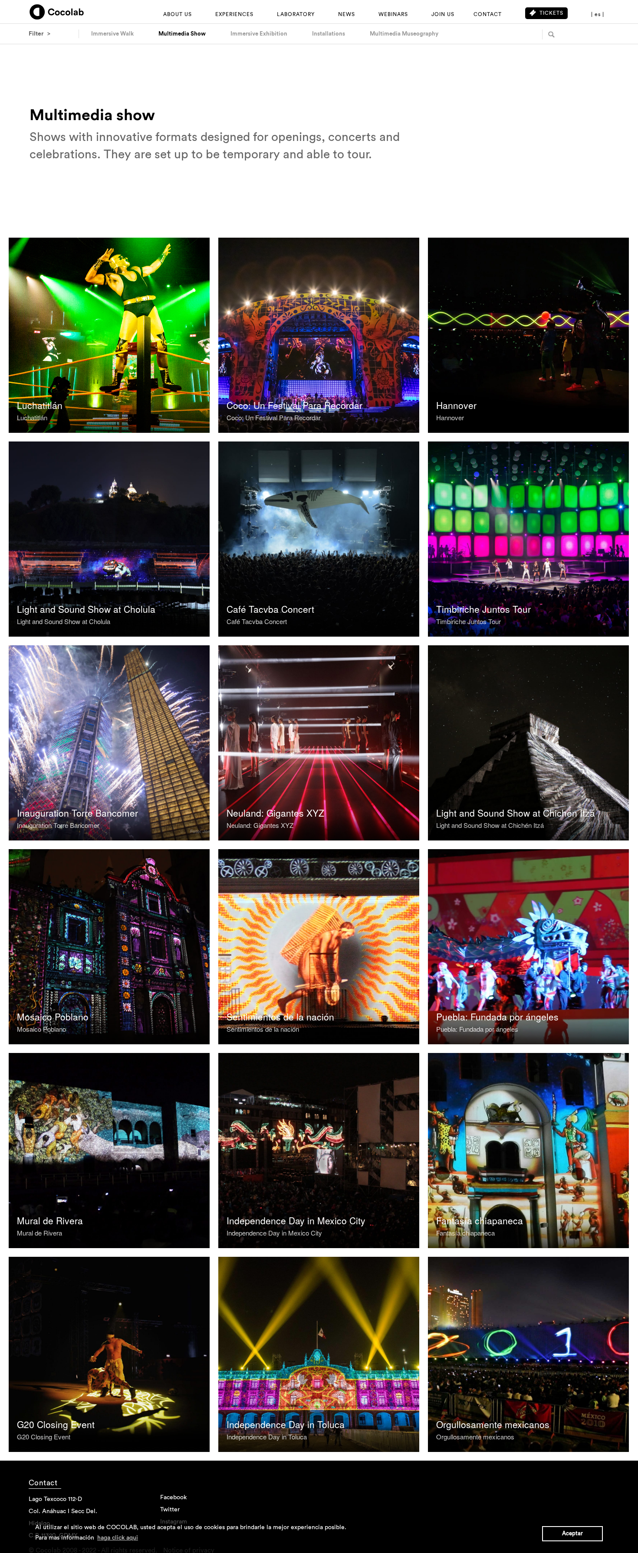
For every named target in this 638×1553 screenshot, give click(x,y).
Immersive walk (112, 33)
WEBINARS (393, 14)
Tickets (551, 13)
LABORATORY (296, 14)
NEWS (346, 14)
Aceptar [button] (572, 1533)
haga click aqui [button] (117, 1538)
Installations (328, 33)
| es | (597, 14)
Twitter (170, 1510)
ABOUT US (177, 14)
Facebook (173, 1497)
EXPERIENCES (234, 14)
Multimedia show (182, 33)
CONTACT (488, 14)
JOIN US (442, 14)
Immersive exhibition (258, 33)
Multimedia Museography (404, 33)
